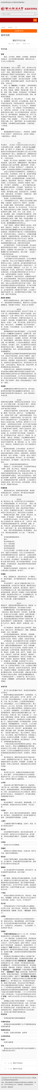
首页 (4, 27)
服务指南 (10, 27)
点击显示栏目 (19, 31)
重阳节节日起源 (17, 1069)
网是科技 (10, 1087)
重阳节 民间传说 (18, 1063)
